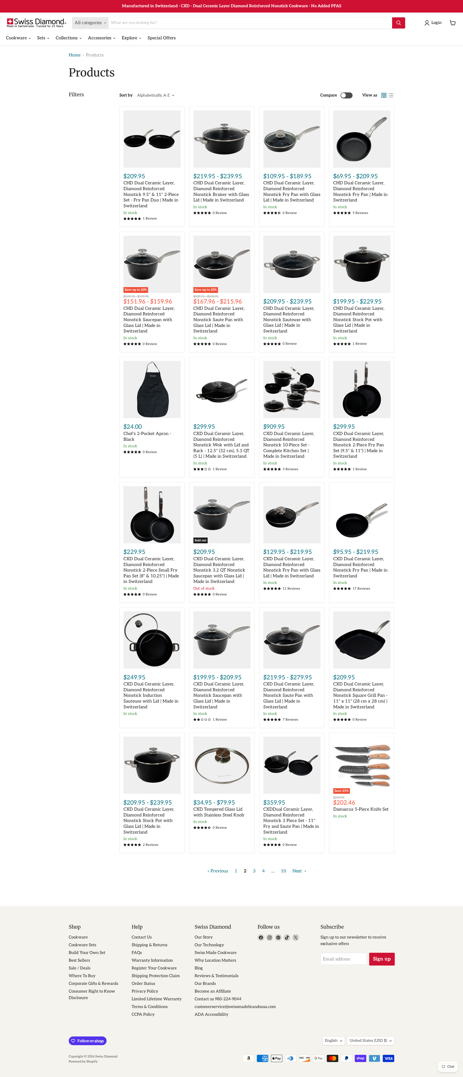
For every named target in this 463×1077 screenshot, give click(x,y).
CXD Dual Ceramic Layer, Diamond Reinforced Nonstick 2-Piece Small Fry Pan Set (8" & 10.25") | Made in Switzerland (151, 570)
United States (368, 1040)
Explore (130, 38)
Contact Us (142, 937)
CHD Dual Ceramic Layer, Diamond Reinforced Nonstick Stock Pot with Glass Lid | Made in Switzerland (358, 320)
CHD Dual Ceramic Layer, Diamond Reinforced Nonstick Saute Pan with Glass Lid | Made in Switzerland (219, 320)
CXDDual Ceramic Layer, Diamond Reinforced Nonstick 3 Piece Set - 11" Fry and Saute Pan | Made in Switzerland (291, 821)
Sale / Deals (79, 968)
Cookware (17, 38)
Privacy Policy (145, 991)
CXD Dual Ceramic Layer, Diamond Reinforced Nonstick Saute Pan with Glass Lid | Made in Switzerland (288, 696)
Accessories (100, 38)
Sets (42, 38)
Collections (67, 38)
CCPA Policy (143, 1014)
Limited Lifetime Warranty (157, 999)
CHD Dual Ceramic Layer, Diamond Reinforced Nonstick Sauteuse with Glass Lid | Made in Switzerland (288, 320)
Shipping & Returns (149, 945)
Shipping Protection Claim (156, 975)
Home (75, 55)
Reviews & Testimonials (216, 975)
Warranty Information (152, 960)
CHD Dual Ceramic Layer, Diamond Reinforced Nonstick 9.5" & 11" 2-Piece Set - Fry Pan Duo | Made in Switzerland (151, 194)
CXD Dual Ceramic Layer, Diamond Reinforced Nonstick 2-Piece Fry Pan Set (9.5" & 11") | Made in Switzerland (358, 445)
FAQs (137, 952)
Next (298, 871)
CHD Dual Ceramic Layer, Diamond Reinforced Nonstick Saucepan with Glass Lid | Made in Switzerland (149, 320)
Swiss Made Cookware (216, 952)
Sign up (382, 959)
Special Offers (162, 38)
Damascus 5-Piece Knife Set (361, 809)
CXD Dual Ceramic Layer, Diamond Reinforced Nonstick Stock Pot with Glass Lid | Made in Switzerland (148, 821)
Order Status (143, 983)
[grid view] (383, 95)
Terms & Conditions (150, 1006)
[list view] (390, 95)
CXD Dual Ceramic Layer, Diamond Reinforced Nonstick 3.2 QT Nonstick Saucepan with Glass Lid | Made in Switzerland (219, 570)
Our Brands (205, 983)
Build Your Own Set (87, 952)
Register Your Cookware (154, 968)
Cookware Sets (82, 945)
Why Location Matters (215, 960)
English (331, 1040)
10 (283, 871)
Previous (218, 871)
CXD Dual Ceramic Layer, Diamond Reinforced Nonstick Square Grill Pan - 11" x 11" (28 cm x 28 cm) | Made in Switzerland (360, 696)
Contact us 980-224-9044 (218, 999)
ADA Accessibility (211, 1014)
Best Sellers (79, 960)
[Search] (398, 22)
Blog (199, 968)
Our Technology (209, 945)
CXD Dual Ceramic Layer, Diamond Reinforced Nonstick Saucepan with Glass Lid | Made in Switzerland (218, 696)
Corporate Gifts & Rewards (93, 983)
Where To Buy (82, 975)
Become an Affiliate (213, 991)
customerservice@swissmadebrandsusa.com (235, 1006)
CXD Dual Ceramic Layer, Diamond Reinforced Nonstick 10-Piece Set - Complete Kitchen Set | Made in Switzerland (288, 445)
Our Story (204, 937)
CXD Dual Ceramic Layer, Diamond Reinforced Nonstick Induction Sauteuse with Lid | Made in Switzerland (150, 696)
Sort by (126, 95)
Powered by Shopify (83, 1061)
